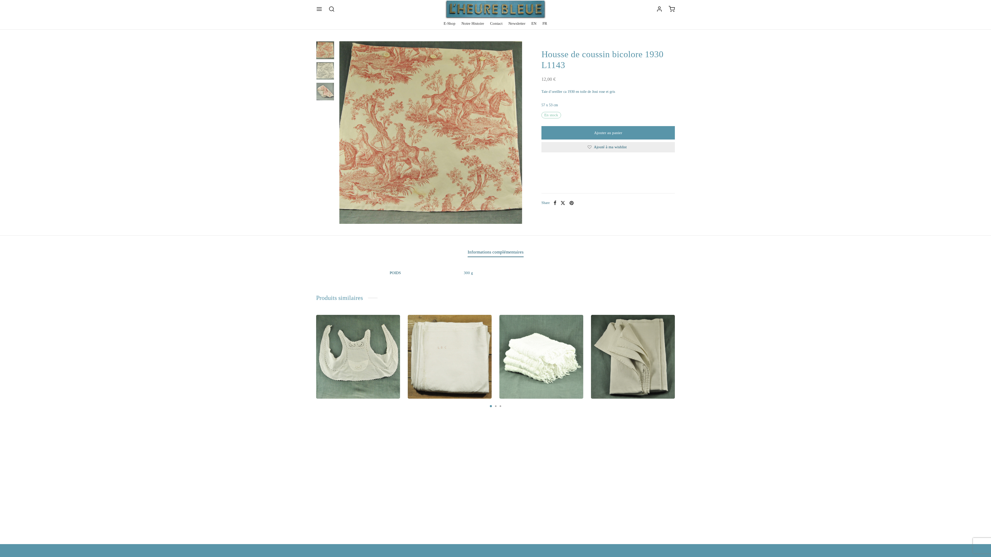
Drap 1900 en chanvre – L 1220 (441, 376)
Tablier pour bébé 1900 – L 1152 (350, 376)
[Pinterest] (571, 203)
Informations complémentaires (496, 252)
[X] (562, 203)
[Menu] (319, 9)
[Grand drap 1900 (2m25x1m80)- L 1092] (633, 357)
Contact (496, 23)
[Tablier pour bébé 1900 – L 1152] (358, 357)
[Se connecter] (659, 9)
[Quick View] (391, 323)
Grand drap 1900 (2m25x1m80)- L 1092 (631, 376)
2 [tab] (496, 406)
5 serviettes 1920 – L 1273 (528, 376)
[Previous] (314, 346)
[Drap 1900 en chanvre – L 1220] (450, 357)
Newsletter (516, 23)
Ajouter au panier (608, 133)
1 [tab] (491, 406)
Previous (344, 132)
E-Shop (449, 23)
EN (534, 23)
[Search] (332, 9)
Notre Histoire (472, 23)
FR (544, 23)
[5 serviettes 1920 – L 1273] (541, 357)
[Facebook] (555, 203)
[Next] (676, 346)
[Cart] (672, 9)
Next (517, 132)
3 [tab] (500, 406)
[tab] (496, 252)
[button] (338, 391)
